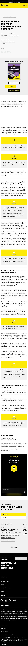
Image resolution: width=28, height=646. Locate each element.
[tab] (13, 514)
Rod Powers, (15, 443)
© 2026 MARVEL (4, 644)
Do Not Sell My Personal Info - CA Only (9, 634)
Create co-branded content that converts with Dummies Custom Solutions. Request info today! (14, 1)
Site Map (2, 591)
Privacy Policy (3, 628)
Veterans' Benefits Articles (9, 17)
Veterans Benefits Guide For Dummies (8, 42)
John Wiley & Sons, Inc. (16, 637)
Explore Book (14, 83)
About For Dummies (5, 581)
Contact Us (3, 584)
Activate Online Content (5, 588)
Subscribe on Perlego (14, 90)
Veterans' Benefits (5, 450)
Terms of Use (4, 625)
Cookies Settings (4, 631)
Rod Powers (4, 35)
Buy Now (11, 86)
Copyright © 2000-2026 (5, 637)
